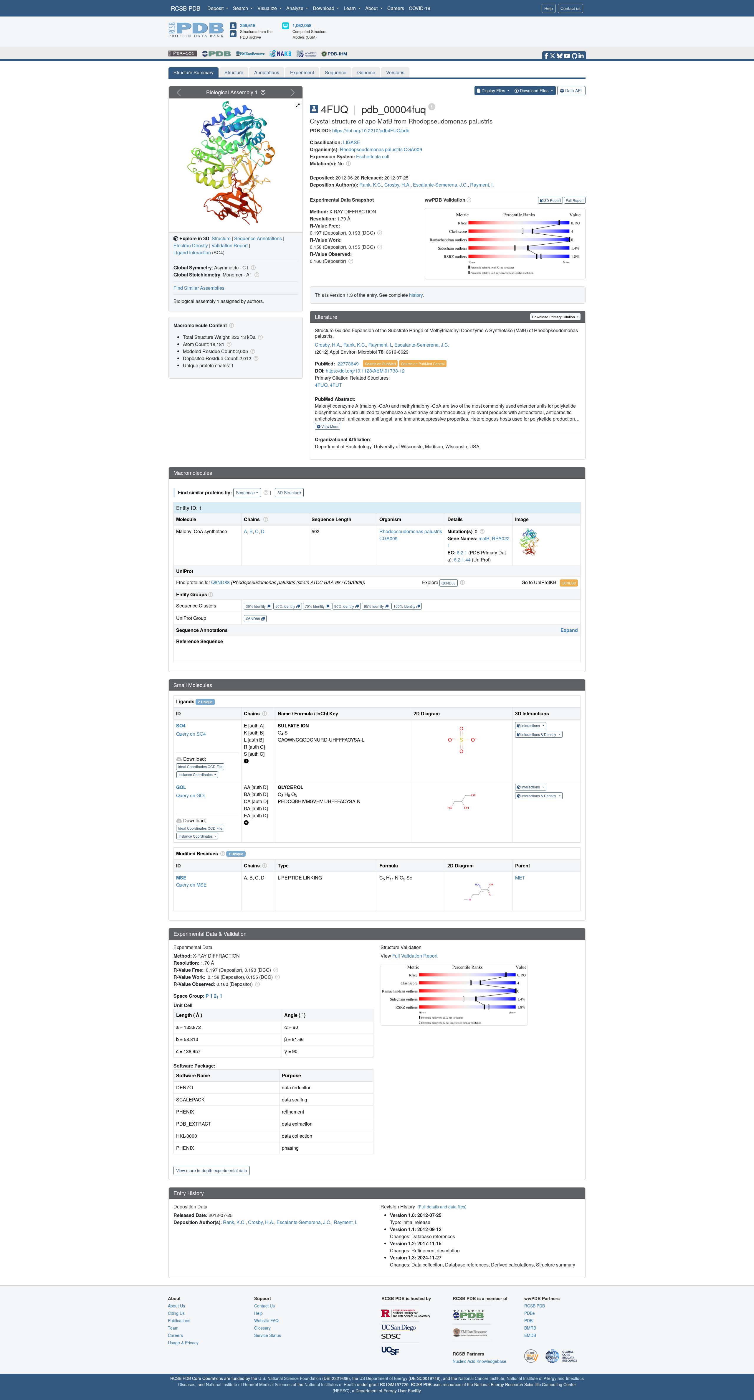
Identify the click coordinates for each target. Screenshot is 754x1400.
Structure (233, 72)
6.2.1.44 (462, 559)
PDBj (528, 1320)
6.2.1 (462, 552)
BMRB (530, 1328)
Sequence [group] (245, 492)
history (416, 294)
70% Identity (315, 606)
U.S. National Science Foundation (289, 1378)
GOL (181, 787)
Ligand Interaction (192, 252)
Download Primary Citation (554, 316)
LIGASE (351, 142)
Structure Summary (193, 72)
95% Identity (374, 606)
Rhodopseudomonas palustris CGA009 (381, 149)
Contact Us (264, 1306)
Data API (573, 90)
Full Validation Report (414, 955)
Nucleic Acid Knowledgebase (479, 1361)
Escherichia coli (372, 156)
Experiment (302, 72)
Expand (569, 630)
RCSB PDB (185, 8)
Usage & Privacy (183, 1342)
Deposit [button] (216, 8)
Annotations (266, 72)
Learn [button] (350, 8)
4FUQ (321, 384)
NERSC (341, 1391)
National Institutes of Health (330, 1384)
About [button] (372, 8)
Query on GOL (191, 795)
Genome (366, 72)
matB (484, 538)
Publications (179, 1320)
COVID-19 (419, 8)
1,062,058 (301, 25)
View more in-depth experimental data (211, 1170)
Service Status (267, 1335)
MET (520, 877)
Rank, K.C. (370, 184)
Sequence (335, 72)
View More (329, 426)
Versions (395, 72)
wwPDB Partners (542, 1298)
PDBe (529, 1313)
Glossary (262, 1328)
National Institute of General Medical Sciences (249, 1384)
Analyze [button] (295, 8)
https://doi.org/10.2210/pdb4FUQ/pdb (370, 130)
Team (173, 1328)
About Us (176, 1306)
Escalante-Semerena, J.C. (440, 184)
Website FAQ (266, 1320)
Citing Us (176, 1313)
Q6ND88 (220, 582)
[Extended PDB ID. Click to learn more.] (431, 106)
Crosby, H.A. (397, 184)
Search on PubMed (380, 363)
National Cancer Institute (481, 1378)
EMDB (530, 1335)
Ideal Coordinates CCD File (200, 766)
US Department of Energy (383, 1378)
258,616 (247, 25)
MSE (181, 877)
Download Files (534, 90)
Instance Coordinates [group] (196, 774)
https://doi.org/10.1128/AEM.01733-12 (365, 370)
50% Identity (285, 606)
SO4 (181, 725)
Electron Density (190, 245)
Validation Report (229, 245)
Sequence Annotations (258, 238)
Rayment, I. (482, 184)
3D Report (552, 200)
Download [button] (324, 8)
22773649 (348, 363)
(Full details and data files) (442, 1207)
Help (548, 8)
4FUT (336, 384)
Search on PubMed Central (423, 363)
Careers (395, 8)
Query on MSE (191, 884)
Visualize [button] (267, 8)
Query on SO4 (191, 733)
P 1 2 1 (214, 995)
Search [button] (241, 8)
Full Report (574, 200)
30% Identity (256, 606)
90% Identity (344, 606)
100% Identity (404, 606)
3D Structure (289, 492)
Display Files (493, 90)
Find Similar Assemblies (198, 287)
